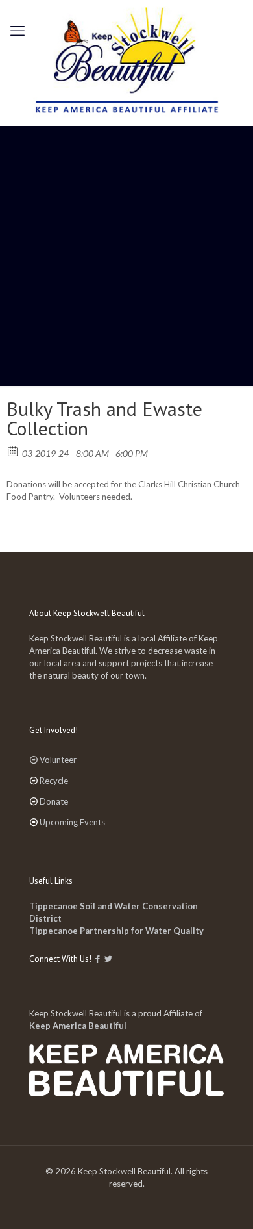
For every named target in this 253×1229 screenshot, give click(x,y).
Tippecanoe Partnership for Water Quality (116, 930)
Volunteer (58, 760)
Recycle (54, 780)
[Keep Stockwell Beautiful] (126, 62)
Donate (54, 801)
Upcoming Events (72, 822)
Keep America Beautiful (77, 1025)
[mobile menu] (17, 30)
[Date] (13, 451)
